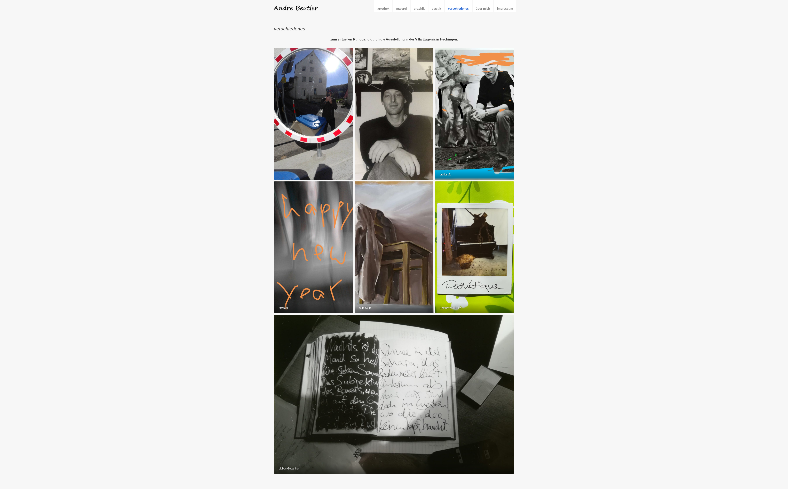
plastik (436, 8)
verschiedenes (458, 8)
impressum (505, 8)
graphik (419, 8)
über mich (483, 8)
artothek (383, 8)
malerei (401, 8)
